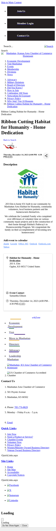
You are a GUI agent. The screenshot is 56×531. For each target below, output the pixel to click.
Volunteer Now (14, 442)
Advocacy (12, 79)
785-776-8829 (21, 407)
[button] (48, 46)
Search (4, 50)
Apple (6, 244)
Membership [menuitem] (13, 69)
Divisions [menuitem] (11, 72)
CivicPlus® (49, 506)
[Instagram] (13, 495)
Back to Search (9, 140)
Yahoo (6, 247)
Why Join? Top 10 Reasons (20, 101)
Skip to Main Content (11, 2)
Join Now (11, 434)
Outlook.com (44, 244)
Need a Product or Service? (20, 437)
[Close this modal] (2, 519)
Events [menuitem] (10, 66)
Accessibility (13, 472)
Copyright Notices (15, 475)
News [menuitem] (10, 74)
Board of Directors (16, 85)
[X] (9, 490)
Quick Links (8, 428)
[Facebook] (13, 485)
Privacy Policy (14, 98)
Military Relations (15, 82)
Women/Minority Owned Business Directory (28, 447)
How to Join (13, 90)
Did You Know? (15, 87)
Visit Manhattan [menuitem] (14, 64)
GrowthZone (34, 317)
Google (13, 244)
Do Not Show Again (10, 525)
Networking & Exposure (18, 96)
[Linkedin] (12, 500)
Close (24, 525)
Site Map (11, 469)
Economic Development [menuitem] (18, 61)
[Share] (46, 156)
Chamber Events (15, 439)
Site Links (7, 461)
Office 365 (23, 244)
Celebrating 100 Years (17, 93)
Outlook (33, 244)
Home (10, 467)
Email (10, 422)
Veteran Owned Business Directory (23, 450)
